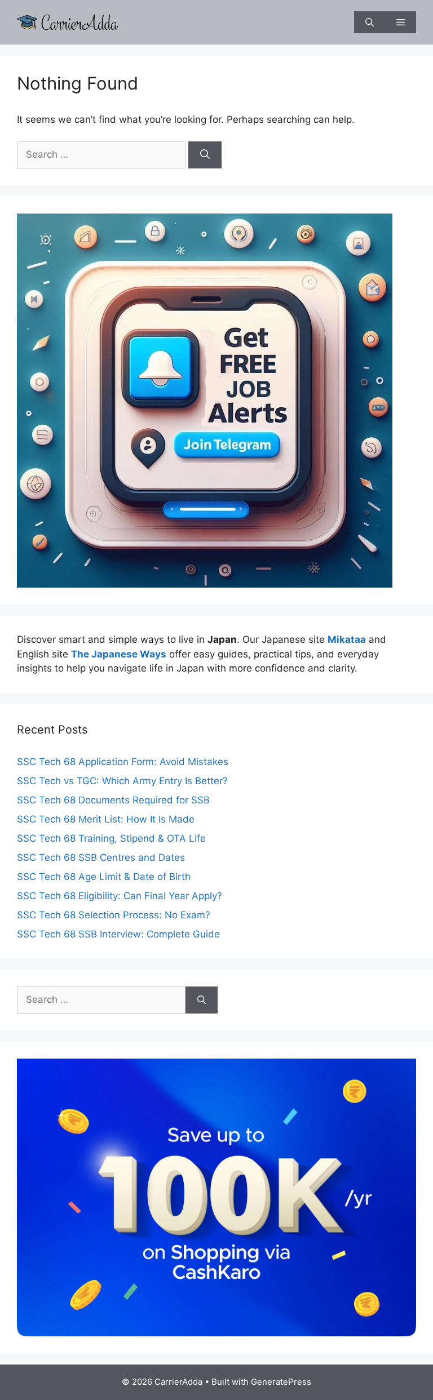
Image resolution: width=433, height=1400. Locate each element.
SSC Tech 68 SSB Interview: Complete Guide (118, 934)
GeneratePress (281, 1381)
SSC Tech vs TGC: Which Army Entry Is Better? (122, 780)
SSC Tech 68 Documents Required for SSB (113, 800)
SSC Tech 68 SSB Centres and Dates (101, 857)
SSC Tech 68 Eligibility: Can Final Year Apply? (119, 895)
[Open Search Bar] (369, 22)
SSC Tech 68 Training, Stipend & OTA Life (111, 838)
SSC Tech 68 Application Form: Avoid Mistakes (122, 761)
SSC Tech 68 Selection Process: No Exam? (113, 915)
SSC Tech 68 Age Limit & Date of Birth (104, 876)
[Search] (205, 154)
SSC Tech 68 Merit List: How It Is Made (106, 819)
